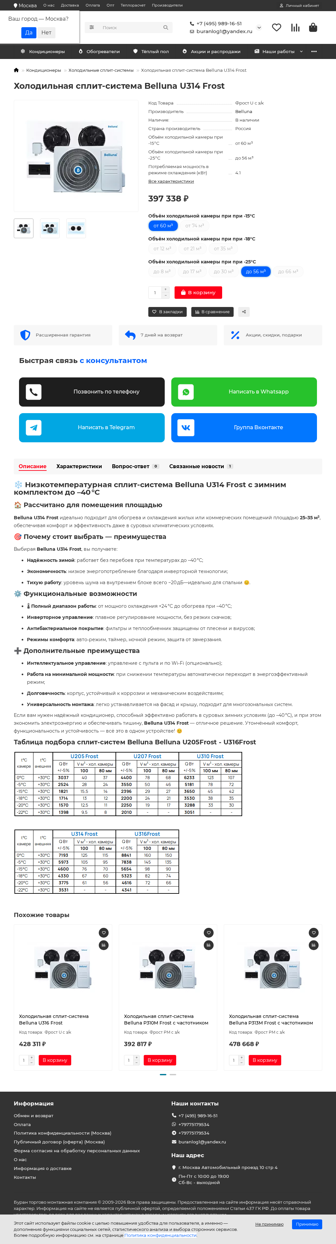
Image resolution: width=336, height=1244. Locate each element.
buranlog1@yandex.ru (224, 31)
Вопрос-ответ (134, 466)
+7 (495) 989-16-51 (219, 23)
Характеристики (79, 466)
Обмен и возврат (33, 1115)
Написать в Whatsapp (259, 392)
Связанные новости (200, 466)
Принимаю (307, 1224)
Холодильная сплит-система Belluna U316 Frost (54, 1019)
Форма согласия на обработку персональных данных (77, 1150)
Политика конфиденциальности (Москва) (63, 1133)
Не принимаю (269, 1224)
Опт (110, 5)
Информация (34, 1103)
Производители (167, 5)
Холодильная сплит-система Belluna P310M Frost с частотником (166, 1019)
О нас (48, 5)
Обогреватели (103, 51)
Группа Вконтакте (258, 427)
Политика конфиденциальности (160, 1235)
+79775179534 (193, 1124)
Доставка (70, 5)
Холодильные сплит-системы (101, 70)
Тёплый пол (155, 51)
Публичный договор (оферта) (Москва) (59, 1141)
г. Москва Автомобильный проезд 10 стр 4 (228, 1167)
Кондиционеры (47, 51)
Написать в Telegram (106, 427)
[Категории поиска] (92, 27)
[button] (14, 996)
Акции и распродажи (216, 51)
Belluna (243, 111)
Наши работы (278, 51)
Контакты (25, 1177)
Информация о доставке (43, 1168)
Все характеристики (171, 181)
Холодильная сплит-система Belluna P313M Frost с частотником (271, 1019)
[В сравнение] (104, 945)
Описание (33, 466)
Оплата (93, 5)
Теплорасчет (133, 5)
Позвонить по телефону (106, 392)
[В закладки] (104, 933)
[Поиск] (165, 27)
